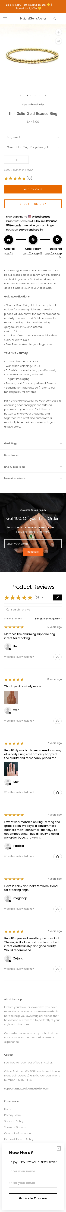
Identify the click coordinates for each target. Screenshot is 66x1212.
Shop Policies (11, 455)
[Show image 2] (31, 95)
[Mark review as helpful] (57, 657)
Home (8, 1109)
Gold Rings (10, 443)
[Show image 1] (27, 95)
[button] (42, 597)
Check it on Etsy (33, 204)
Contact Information (17, 1133)
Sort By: (39, 618)
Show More (33, 837)
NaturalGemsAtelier (15, 478)
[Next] (45, 95)
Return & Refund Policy (18, 1139)
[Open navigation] (5, 18)
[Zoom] (58, 32)
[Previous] (20, 95)
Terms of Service (15, 1127)
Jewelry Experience (15, 467)
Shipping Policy (13, 1121)
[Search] (55, 18)
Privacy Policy (12, 1115)
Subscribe (33, 552)
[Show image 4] (38, 95)
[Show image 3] (35, 95)
